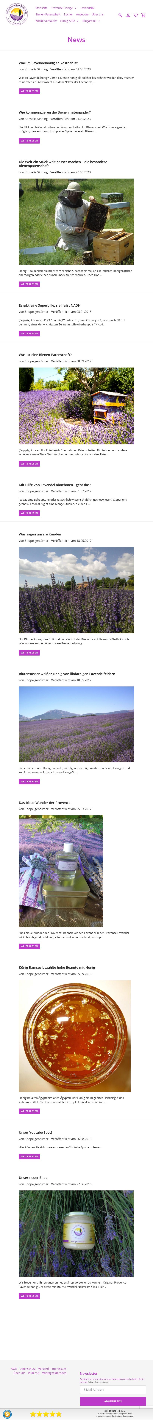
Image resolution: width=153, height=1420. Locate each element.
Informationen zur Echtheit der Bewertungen (115, 1416)
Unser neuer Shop (33, 1177)
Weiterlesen (29, 91)
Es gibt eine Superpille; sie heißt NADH (50, 305)
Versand (43, 1368)
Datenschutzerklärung (98, 1382)
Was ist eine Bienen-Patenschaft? (45, 354)
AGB (14, 1368)
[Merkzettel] (136, 15)
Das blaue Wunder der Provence (44, 802)
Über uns (19, 1373)
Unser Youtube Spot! (35, 1132)
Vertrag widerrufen (54, 1373)
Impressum (58, 1368)
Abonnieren (113, 1401)
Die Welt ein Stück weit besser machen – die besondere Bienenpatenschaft (63, 164)
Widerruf (33, 1373)
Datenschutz (27, 1368)
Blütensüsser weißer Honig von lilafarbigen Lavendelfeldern (67, 674)
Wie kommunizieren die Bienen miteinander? (55, 112)
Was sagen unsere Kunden (40, 534)
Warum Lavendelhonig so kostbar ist (48, 63)
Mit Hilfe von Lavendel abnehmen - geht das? (55, 485)
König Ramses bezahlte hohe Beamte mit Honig (57, 967)
